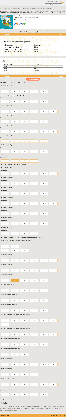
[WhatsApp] (24, 24)
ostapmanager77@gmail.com (57, 415)
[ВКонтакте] (15, 24)
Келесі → (62, 34)
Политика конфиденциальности (53, 3)
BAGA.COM (3, 3)
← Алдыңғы (5, 34)
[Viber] (22, 24)
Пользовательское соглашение (53, 1)
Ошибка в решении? (33, 79)
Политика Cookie (49, 4)
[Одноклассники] (17, 24)
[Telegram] (20, 24)
